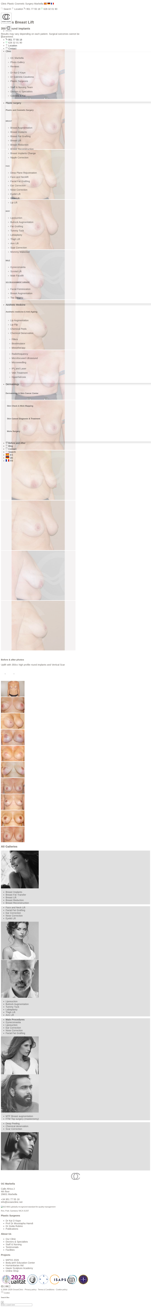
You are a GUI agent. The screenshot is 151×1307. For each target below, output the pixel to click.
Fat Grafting (16, 226)
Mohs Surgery (13, 431)
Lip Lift (13, 202)
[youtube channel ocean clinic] (7, 1287)
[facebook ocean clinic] (2, 1287)
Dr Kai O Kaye (17, 72)
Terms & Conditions (46, 1290)
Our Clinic (11, 1239)
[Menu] (2, 35)
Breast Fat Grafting (20, 136)
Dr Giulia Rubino (14, 1226)
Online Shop (12, 1271)
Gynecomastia (17, 267)
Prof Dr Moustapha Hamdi (19, 1223)
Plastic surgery (13, 103)
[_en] (13, 696)
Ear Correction (18, 185)
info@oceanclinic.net (12, 1202)
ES (11, 455)
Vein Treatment (20, 373)
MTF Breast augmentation (19, 1116)
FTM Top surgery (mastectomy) (22, 1119)
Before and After (16, 443)
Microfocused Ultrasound (25, 358)
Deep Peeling (13, 1123)
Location (18, 9)
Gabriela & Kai (17, 95)
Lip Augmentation (19, 320)
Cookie (6, 1293)
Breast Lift (15, 140)
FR (11, 460)
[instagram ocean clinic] (9, 1287)
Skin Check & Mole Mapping (20, 406)
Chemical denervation (17, 1126)
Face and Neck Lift (15, 907)
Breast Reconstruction (22, 149)
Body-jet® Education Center (20, 1262)
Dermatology (12, 384)
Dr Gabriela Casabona (22, 77)
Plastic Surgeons (19, 81)
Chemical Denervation (21, 333)
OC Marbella (17, 58)
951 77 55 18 (33, 9)
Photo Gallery (17, 62)
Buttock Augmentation (21, 222)
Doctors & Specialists (21, 91)
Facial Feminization (20, 289)
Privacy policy (30, 1290)
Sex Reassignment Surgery (18, 282)
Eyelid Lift (15, 194)
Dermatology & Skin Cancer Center (22, 393)
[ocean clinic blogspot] (4, 1287)
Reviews (14, 66)
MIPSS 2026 (12, 1260)
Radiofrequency (20, 354)
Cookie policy (61, 1290)
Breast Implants (18, 132)
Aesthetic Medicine (15, 304)
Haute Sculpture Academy (19, 1268)
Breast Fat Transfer (16, 894)
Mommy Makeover (20, 252)
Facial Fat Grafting (20, 181)
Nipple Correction (19, 157)
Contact (12, 48)
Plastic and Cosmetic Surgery (20, 110)
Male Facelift (17, 275)
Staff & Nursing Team (21, 87)
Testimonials (12, 1247)
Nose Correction (18, 189)
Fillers (15, 339)
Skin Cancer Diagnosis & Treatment (23, 419)
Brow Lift (15, 198)
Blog (10, 446)
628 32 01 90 (50, 9)
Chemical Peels (18, 329)
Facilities (10, 1250)
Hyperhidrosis (19, 377)
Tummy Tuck (17, 230)
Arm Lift (14, 243)
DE (11, 458)
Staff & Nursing (14, 1244)
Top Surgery (16, 297)
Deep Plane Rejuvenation (23, 172)
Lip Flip (14, 324)
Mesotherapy (18, 347)
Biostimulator (18, 343)
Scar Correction (18, 247)
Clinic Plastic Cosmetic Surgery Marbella (22, 3)
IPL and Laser (19, 368)
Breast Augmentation (21, 127)
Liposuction (16, 218)
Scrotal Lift (16, 271)
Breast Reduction (19, 144)
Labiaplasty (16, 235)
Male (8, 260)
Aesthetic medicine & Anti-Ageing (21, 312)
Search (7, 9)
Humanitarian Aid (14, 1265)
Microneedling (19, 362)
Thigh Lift (15, 239)
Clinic (8, 51)
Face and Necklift (19, 177)
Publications (12, 1229)
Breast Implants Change (23, 153)
